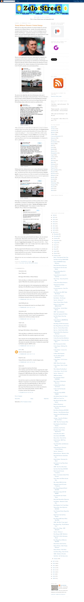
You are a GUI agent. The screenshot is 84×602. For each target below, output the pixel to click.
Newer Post (17, 398)
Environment (54, 141)
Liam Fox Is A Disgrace (59, 296)
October (56, 238)
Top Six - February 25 (58, 300)
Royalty (53, 177)
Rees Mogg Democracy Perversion (61, 325)
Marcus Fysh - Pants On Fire (60, 438)
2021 (54, 226)
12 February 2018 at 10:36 (27, 362)
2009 (54, 578)
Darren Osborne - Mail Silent (60, 549)
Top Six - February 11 (58, 451)
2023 (54, 221)
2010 (54, 576)
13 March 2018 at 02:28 (26, 392)
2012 (54, 572)
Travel (52, 186)
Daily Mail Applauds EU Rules (60, 314)
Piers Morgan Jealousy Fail (60, 336)
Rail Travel (53, 173)
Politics (52, 166)
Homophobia (54, 153)
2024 (54, 219)
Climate (53, 134)
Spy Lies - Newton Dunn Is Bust (61, 328)
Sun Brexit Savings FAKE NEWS (61, 259)
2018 (54, 232)
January (56, 558)
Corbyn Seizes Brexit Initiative (60, 282)
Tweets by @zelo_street (56, 96)
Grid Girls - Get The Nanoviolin (61, 556)
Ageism (52, 127)
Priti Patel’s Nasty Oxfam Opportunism (59, 430)
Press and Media (54, 170)
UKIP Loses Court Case (59, 398)
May (55, 249)
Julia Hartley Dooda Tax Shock (60, 396)
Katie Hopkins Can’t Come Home (61, 505)
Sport (52, 181)
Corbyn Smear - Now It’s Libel (60, 371)
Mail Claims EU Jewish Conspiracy (59, 471)
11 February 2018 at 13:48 (27, 319)
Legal (52, 155)
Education (53, 138)
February (56, 255)
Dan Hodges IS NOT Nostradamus (61, 323)
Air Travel (53, 128)
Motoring (53, 160)
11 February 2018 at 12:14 (27, 299)
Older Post (46, 398)
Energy (52, 140)
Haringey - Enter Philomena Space (61, 412)
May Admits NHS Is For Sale (60, 482)
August (56, 242)
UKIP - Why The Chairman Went (61, 422)
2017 (54, 561)
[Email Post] (32, 261)
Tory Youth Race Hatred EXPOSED (59, 378)
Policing (53, 164)
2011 (54, 574)
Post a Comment (18, 396)
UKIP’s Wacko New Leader (59, 363)
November (56, 236)
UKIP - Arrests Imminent (59, 312)
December (56, 234)
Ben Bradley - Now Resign (59, 298)
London (53, 156)
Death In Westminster (58, 404)
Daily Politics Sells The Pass (60, 543)
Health (52, 149)
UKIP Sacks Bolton (58, 375)
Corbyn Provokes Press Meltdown (61, 338)
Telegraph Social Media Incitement (59, 285)
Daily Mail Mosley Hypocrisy (60, 265)
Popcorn (53, 168)
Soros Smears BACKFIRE (59, 435)
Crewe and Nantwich (55, 136)
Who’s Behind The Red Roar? (60, 369)
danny (20, 349)
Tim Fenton (63, 585)
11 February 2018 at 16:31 (27, 346)
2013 (54, 570)
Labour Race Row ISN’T (59, 433)
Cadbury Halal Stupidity (59, 353)
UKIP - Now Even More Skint (60, 466)
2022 (54, 223)
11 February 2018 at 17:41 (27, 354)
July (55, 244)
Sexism (52, 179)
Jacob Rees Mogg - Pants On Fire (61, 551)
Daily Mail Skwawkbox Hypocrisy (61, 499)
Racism (52, 171)
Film (52, 145)
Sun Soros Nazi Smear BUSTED (61, 469)
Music (52, 162)
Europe (52, 143)
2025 (54, 217)
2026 (54, 215)
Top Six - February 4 (58, 532)
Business (53, 132)
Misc (52, 158)
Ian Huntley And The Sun (59, 427)
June (55, 247)
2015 (54, 565)
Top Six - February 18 (58, 373)
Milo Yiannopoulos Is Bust (60, 344)
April (55, 251)
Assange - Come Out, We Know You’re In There (60, 419)
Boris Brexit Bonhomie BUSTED (61, 410)
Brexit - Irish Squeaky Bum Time (61, 257)
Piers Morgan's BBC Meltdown (60, 534)
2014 (54, 567)
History (52, 151)
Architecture (54, 130)
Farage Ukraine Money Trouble (61, 302)
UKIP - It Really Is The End (60, 554)
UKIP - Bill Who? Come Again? (61, 522)
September (56, 240)
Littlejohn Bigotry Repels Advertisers (59, 385)
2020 (54, 228)
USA (52, 188)
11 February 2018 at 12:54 (27, 307)
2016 (54, 563)
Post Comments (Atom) (26, 401)
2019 (54, 230)
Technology (53, 183)
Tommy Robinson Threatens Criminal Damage (60, 448)
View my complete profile (58, 594)
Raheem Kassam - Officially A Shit (61, 453)
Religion (53, 175)
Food (52, 147)
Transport (53, 185)
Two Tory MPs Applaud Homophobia (59, 356)
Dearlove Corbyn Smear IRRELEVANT (59, 305)
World (52, 190)
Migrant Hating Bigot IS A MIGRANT (59, 272)
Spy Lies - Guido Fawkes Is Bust (61, 330)
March (55, 253)
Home (32, 398)
